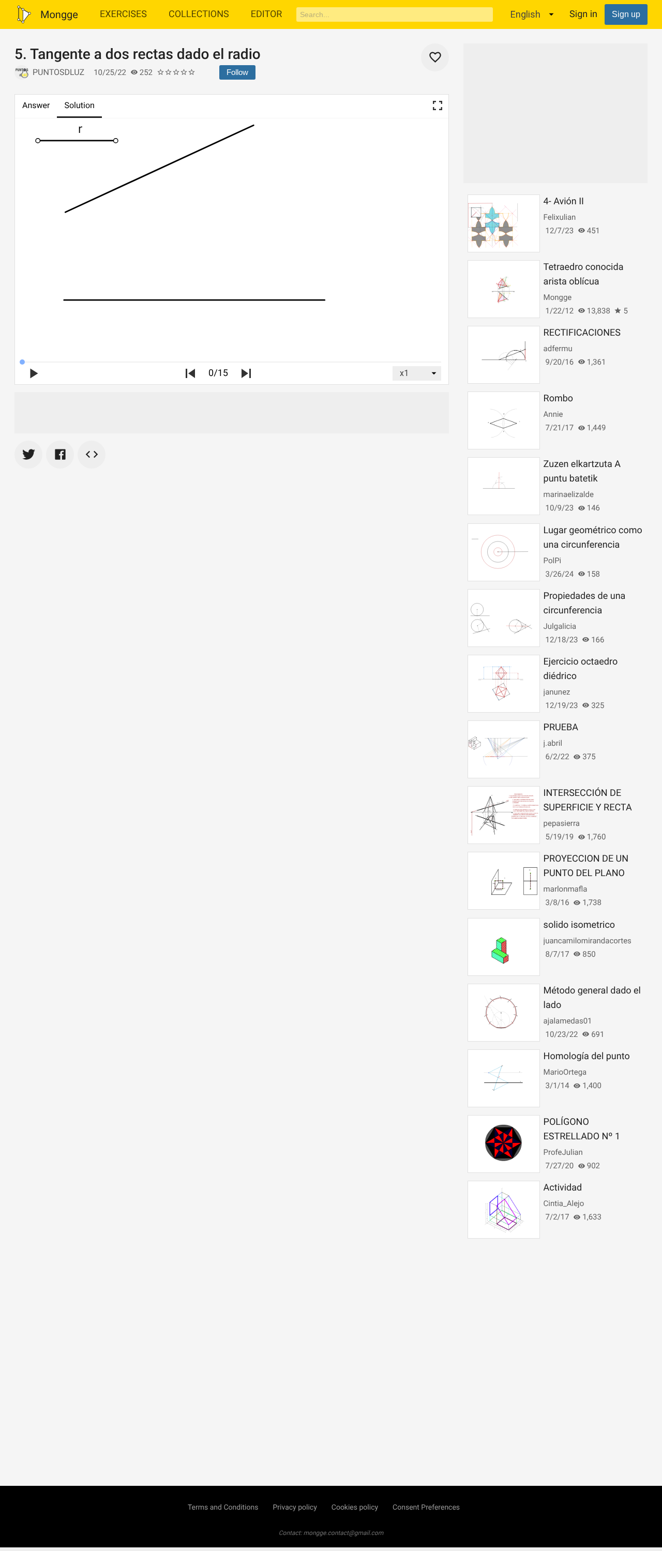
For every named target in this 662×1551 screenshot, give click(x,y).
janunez (557, 692)
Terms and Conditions (223, 1507)
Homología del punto (587, 1056)
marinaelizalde (569, 494)
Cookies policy (355, 1507)
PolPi (553, 560)
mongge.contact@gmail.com (344, 1533)
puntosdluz (58, 72)
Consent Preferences (426, 1507)
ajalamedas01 (568, 1021)
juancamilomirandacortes (587, 940)
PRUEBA (561, 727)
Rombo (559, 398)
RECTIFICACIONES (582, 332)
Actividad (563, 1187)
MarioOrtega (565, 1072)
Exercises (123, 14)
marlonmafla (566, 889)
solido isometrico (579, 925)
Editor (266, 14)
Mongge (558, 297)
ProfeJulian (563, 1152)
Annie (553, 414)
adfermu (558, 348)
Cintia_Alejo (564, 1203)
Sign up (626, 14)
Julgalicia (560, 626)
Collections (199, 14)
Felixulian (560, 217)
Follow (237, 72)
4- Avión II (564, 201)
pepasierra (562, 823)
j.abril (553, 743)
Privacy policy (295, 1507)
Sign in (583, 14)
